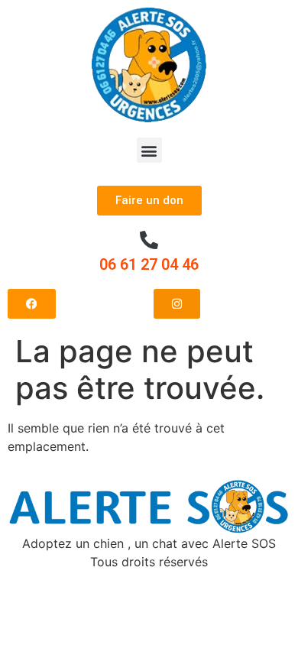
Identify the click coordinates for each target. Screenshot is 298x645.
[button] (149, 150)
